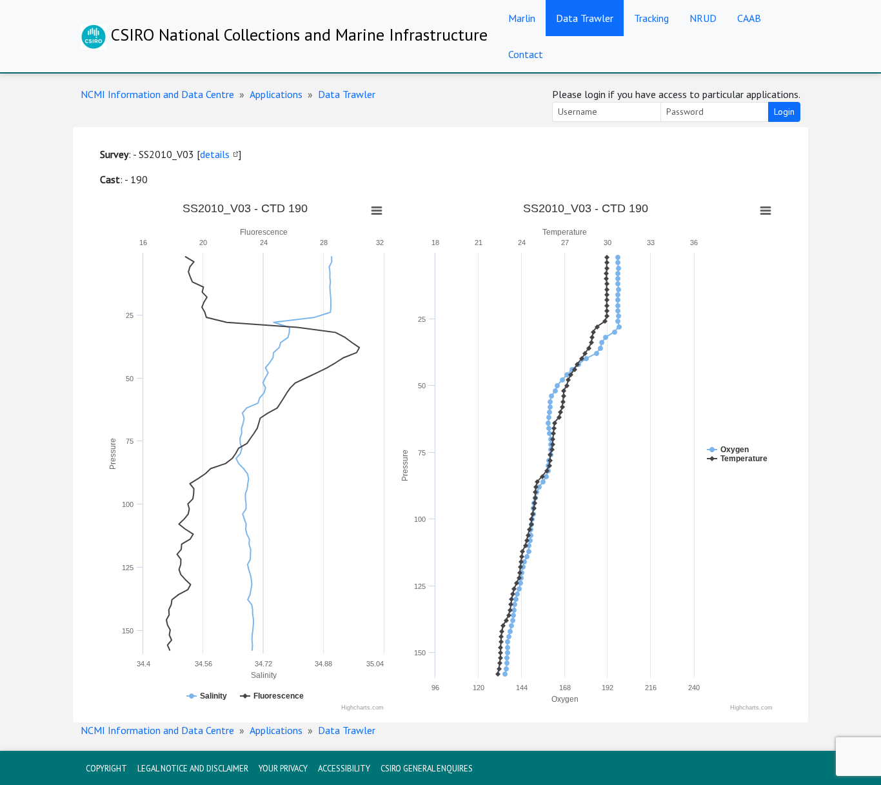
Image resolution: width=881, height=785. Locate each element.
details (215, 154)
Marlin (521, 18)
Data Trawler (584, 18)
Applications (276, 94)
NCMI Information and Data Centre (157, 94)
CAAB (749, 18)
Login (784, 111)
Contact (525, 54)
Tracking (651, 18)
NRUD (703, 18)
